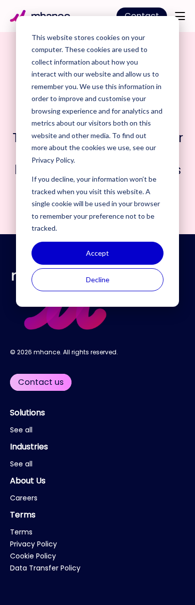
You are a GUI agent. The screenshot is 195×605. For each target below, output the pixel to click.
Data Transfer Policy (45, 568)
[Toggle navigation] (180, 16)
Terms (23, 514)
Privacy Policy (53, 160)
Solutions (27, 412)
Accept (97, 253)
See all (21, 430)
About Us (28, 480)
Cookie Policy (33, 556)
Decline (98, 279)
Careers (24, 498)
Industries (29, 446)
